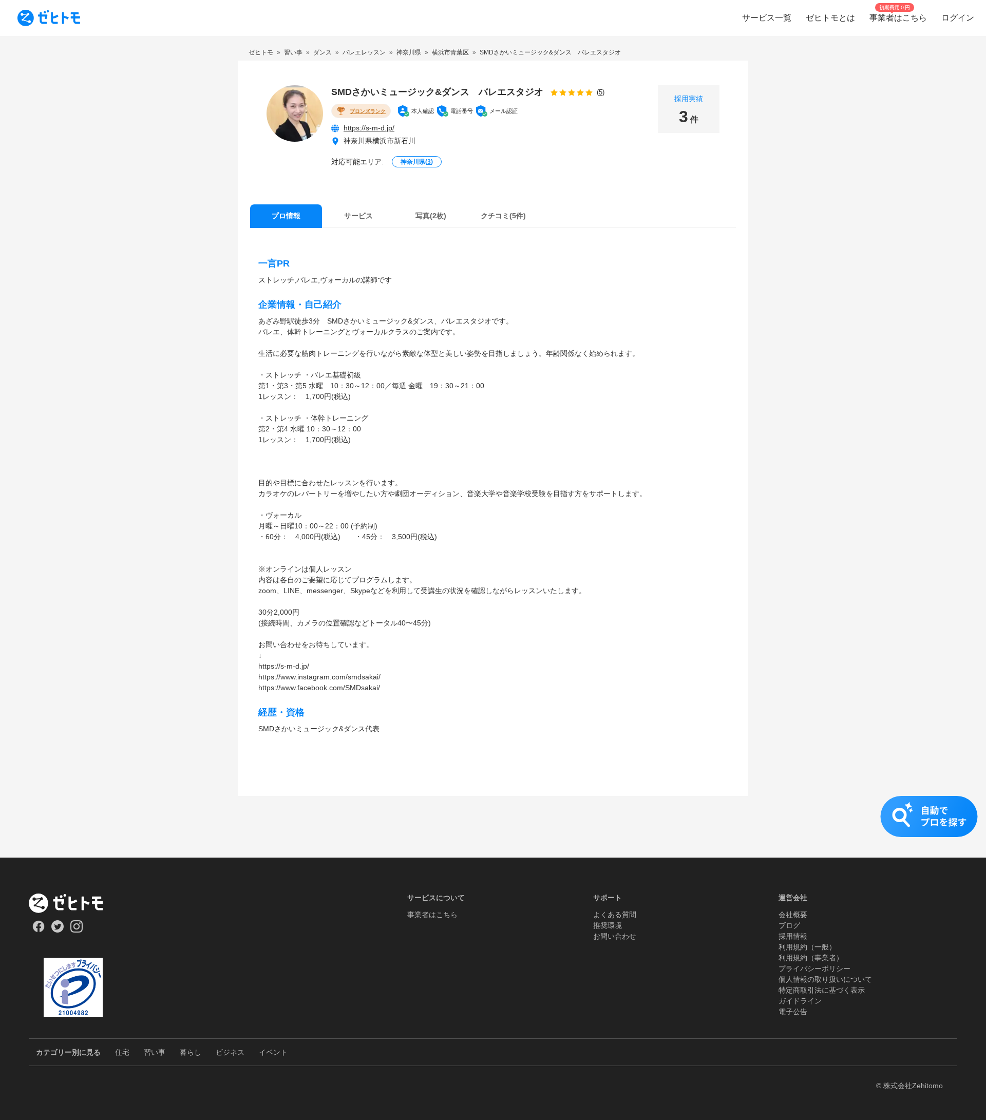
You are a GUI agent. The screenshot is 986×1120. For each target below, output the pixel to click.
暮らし (190, 1052)
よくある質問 (614, 914)
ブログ (789, 925)
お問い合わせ (614, 936)
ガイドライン (800, 1001)
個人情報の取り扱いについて (825, 979)
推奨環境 (607, 925)
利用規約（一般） (807, 947)
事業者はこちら (432, 914)
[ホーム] (73, 903)
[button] (493, 827)
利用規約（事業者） (811, 958)
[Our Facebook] (38, 930)
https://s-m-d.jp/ (369, 128)
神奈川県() (417, 161)
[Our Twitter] (57, 930)
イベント (273, 1052)
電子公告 (793, 1012)
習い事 (154, 1052)
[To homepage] (48, 18)
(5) (600, 92)
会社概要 (793, 914)
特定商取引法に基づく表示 (822, 990)
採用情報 (793, 936)
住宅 (122, 1052)
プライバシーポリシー (814, 968)
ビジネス (230, 1052)
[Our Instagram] (76, 930)
